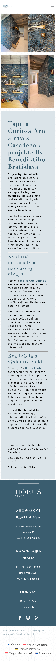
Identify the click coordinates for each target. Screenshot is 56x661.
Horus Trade (33, 368)
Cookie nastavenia (25, 634)
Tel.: (18, 578)
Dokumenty (28, 607)
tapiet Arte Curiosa (33, 280)
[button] (28, 3)
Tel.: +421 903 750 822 (28, 538)
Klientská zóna (28, 601)
